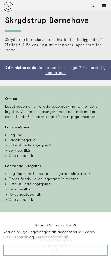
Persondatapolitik (51, 237)
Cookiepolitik (15, 237)
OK (55, 250)
